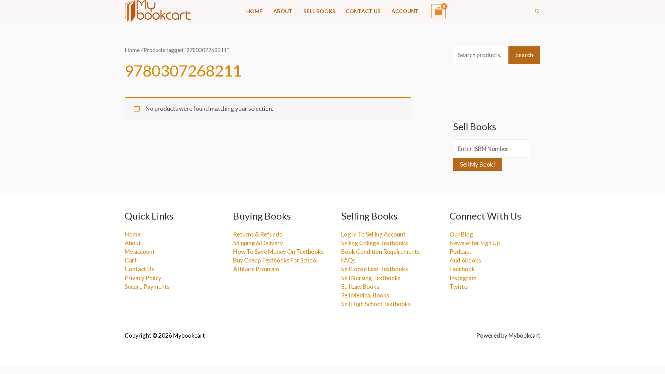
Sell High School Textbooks (376, 304)
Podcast (460, 251)
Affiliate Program (256, 269)
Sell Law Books (360, 286)
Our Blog (461, 234)
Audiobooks (465, 260)
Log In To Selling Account (373, 234)
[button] (537, 11)
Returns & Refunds (257, 234)
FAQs (348, 260)
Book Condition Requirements (380, 251)
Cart (131, 260)
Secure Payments (147, 286)
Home (254, 11)
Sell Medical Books (365, 295)
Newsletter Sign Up (475, 243)
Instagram (463, 278)
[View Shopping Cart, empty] (438, 11)
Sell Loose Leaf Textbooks (374, 269)
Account (405, 11)
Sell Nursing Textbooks (371, 278)
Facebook (462, 269)
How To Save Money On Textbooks (278, 251)
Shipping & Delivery (258, 243)
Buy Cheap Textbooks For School (275, 260)
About (283, 11)
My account (140, 251)
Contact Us (363, 11)
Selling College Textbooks (374, 243)
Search (524, 55)
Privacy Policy (143, 278)
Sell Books (319, 11)
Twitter (460, 286)
